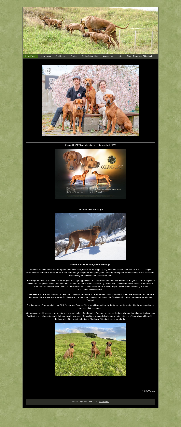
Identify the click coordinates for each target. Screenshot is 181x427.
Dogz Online (104, 402)
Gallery (74, 56)
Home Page (29, 56)
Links (120, 56)
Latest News (45, 56)
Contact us (108, 56)
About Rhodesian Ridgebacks (140, 56)
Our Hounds (60, 56)
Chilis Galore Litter (90, 56)
